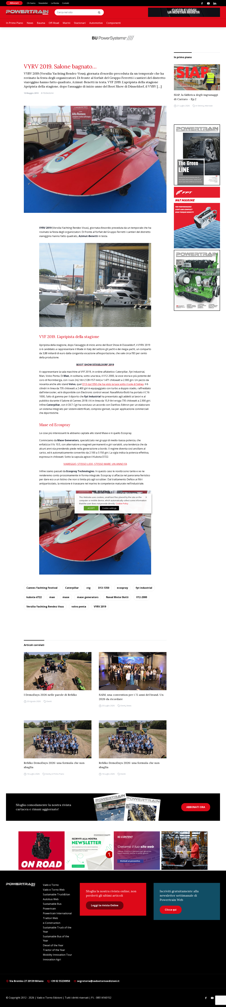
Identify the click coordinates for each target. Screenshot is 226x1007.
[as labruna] (41, 850)
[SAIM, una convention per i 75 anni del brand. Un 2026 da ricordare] (133, 671)
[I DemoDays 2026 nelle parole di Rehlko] (57, 671)
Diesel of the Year (53, 945)
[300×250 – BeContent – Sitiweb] (137, 850)
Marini (66, 23)
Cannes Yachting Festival (41, 587)
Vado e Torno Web (54, 889)
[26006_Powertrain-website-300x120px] (113, 38)
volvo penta (78, 606)
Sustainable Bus (52, 904)
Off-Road (54, 23)
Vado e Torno (51, 885)
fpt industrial (144, 587)
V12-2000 (141, 597)
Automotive (96, 23)
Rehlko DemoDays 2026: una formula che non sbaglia (54, 765)
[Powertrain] (27, 12)
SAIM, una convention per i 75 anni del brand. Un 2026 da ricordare (131, 697)
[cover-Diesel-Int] (197, 154)
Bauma (41, 23)
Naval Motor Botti (117, 597)
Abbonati (14, 3)
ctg (88, 587)
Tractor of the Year (54, 950)
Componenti (113, 23)
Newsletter (43, 3)
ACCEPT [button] (91, 508)
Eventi (49, 701)
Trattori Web (50, 918)
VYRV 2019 (100, 606)
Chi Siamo (31, 3)
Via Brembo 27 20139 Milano (26, 981)
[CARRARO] (184, 850)
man (52, 597)
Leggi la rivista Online (104, 905)
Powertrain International (57, 913)
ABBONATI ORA (195, 807)
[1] (89, 850)
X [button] (146, 497)
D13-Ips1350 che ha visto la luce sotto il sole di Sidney (113, 384)
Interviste (209, 106)
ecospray (122, 587)
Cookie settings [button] (109, 508)
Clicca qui (170, 909)
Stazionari (80, 23)
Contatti (65, 3)
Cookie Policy (122, 503)
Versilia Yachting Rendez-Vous (45, 606)
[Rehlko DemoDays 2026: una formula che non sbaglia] (57, 739)
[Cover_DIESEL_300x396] (197, 280)
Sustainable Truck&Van (56, 894)
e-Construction (51, 923)
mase (66, 597)
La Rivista (55, 3)
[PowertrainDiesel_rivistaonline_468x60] (184, 12)
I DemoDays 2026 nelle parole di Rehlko (50, 695)
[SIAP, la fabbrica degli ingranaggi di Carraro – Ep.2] (197, 77)
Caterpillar (72, 587)
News (30, 23)
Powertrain (49, 908)
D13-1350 (103, 587)
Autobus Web (51, 899)
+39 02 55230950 (60, 981)
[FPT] (197, 217)
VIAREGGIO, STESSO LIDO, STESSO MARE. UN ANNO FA (95, 464)
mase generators (87, 597)
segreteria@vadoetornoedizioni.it (97, 981)
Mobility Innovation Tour (57, 954)
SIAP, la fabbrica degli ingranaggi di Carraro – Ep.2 (196, 97)
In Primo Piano (14, 23)
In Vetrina (200, 106)
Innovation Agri (52, 959)
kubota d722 (34, 597)
